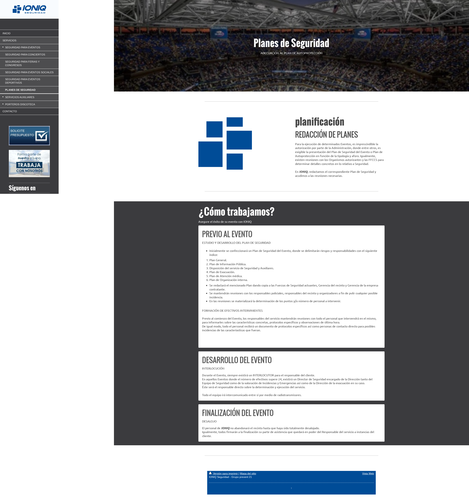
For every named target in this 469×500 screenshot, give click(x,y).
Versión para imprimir (225, 473)
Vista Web (368, 473)
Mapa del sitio (248, 473)
